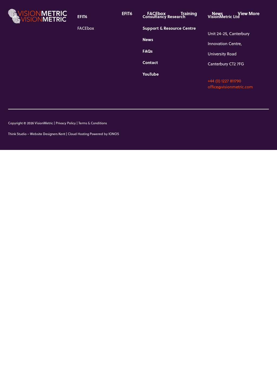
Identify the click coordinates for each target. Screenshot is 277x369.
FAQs (148, 51)
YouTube (151, 74)
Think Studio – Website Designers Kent (36, 133)
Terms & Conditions (92, 122)
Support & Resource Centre (169, 28)
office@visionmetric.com (230, 87)
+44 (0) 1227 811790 (224, 81)
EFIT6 (127, 13)
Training (189, 13)
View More (248, 13)
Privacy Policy (66, 122)
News (217, 13)
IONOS (113, 133)
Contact (150, 62)
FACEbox (156, 13)
